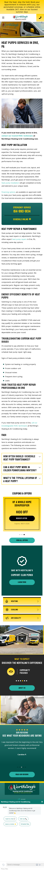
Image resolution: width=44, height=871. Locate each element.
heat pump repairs (19, 239)
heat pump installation (10, 183)
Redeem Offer (21, 518)
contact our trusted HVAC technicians (17, 136)
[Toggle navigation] (3, 17)
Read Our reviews (22, 774)
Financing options (8, 192)
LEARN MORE (22, 582)
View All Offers (22, 540)
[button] (19, 534)
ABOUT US (22, 688)
